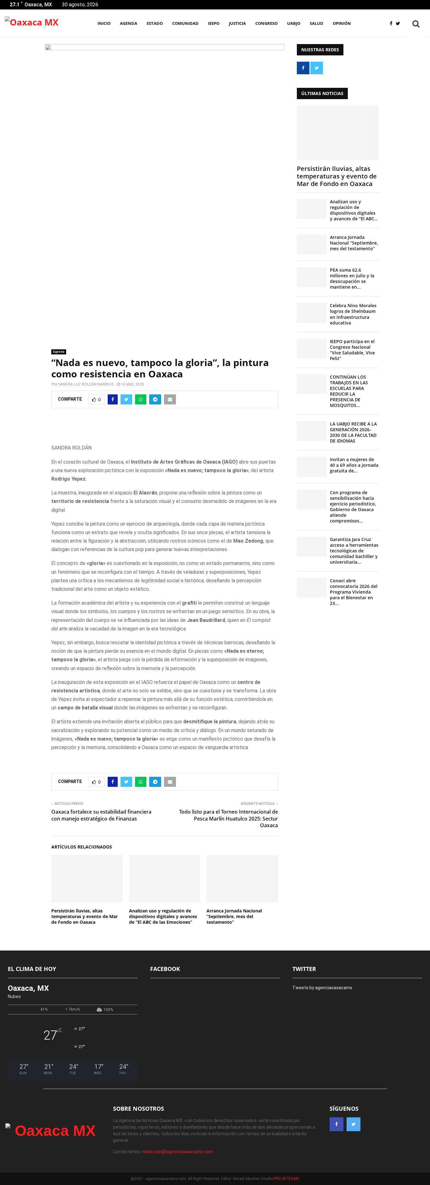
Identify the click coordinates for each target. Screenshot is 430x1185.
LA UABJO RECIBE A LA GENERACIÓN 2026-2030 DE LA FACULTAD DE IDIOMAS (353, 432)
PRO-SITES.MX (286, 1179)
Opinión (342, 23)
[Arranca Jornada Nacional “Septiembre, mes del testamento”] (312, 244)
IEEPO (213, 23)
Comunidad (185, 23)
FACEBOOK (165, 969)
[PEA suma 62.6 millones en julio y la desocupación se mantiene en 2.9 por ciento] (312, 277)
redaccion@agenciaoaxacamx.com (177, 1151)
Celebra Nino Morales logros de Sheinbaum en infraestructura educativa (353, 313)
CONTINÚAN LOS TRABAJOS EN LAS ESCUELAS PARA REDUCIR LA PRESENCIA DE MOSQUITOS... (349, 391)
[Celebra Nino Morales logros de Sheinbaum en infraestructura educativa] (312, 313)
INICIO (104, 23)
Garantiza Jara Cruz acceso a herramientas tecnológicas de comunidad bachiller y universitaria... (354, 550)
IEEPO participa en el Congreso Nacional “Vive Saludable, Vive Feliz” (352, 349)
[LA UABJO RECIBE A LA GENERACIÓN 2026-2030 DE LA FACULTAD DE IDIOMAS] (312, 431)
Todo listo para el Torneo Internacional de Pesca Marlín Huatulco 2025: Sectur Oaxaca (228, 818)
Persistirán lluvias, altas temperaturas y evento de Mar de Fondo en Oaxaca (84, 916)
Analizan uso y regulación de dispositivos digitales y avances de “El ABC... (354, 210)
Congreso (266, 23)
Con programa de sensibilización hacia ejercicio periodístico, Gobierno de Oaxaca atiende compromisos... (353, 506)
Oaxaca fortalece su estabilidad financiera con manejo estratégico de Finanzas (101, 815)
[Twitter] (399, 24)
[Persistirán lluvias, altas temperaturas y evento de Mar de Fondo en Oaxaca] (338, 132)
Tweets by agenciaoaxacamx (322, 987)
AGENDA (128, 23)
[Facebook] (393, 24)
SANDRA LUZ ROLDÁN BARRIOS (86, 384)
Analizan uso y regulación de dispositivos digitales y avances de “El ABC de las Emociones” (163, 916)
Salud (316, 23)
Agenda (59, 351)
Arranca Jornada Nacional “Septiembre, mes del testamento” (234, 916)
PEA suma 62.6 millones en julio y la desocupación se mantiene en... (352, 278)
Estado (155, 23)
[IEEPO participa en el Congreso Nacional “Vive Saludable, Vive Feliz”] (312, 348)
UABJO (293, 23)
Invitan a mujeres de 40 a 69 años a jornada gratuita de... (354, 465)
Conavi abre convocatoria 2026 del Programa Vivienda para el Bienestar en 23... (353, 592)
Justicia (237, 23)
